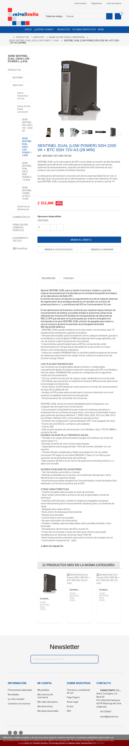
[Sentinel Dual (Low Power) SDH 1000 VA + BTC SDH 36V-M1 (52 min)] (109, 579)
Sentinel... (45, 598)
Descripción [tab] (48, 278)
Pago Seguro (73, 697)
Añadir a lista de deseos (58, 249)
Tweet (39, 260)
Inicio (28, 29)
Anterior (39, 133)
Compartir (46, 260)
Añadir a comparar (102, 249)
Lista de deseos (114, 3)
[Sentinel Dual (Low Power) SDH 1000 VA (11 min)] (49, 583)
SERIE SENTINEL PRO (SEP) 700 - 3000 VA (27, 125)
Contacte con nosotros (19, 703)
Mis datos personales (48, 711)
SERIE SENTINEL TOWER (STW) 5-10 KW (27, 193)
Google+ (53, 260)
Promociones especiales (20, 690)
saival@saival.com (109, 716)
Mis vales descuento (47, 702)
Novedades (13, 694)
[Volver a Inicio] (11, 37)
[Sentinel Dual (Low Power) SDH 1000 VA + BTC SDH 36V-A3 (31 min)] (79, 579)
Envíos (70, 706)
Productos (63, 29)
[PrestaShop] (20, 248)
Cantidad (42, 220)
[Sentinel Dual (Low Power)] (49, 132)
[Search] (109, 16)
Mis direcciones (45, 706)
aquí (95, 743)
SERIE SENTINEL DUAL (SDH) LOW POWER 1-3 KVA (27, 147)
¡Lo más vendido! (16, 699)
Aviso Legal (72, 702)
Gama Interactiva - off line (23, 96)
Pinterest (60, 260)
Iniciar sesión (80, 3)
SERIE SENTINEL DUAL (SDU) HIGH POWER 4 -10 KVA (27, 171)
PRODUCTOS (14, 70)
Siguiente (119, 133)
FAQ (69, 711)
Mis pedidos (43, 690)
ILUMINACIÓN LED (21, 217)
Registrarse (96, 3)
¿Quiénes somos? (44, 29)
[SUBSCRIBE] (92, 660)
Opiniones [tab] (68, 278)
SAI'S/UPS (18, 85)
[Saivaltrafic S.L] (25, 16)
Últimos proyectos (84, 29)
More (101, 29)
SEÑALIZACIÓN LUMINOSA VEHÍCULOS (20, 227)
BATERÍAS (18, 77)
